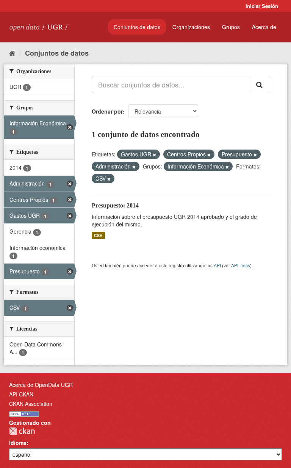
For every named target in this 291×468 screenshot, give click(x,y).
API (217, 265)
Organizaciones (191, 27)
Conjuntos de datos (137, 27)
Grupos (231, 27)
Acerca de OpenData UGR (41, 384)
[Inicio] (12, 53)
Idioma (18, 442)
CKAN (22, 431)
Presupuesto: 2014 (115, 205)
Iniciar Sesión (262, 5)
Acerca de (264, 27)
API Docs (240, 265)
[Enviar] (260, 84)
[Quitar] (154, 154)
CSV (98, 235)
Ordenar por (107, 111)
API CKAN (21, 394)
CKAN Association (30, 403)
